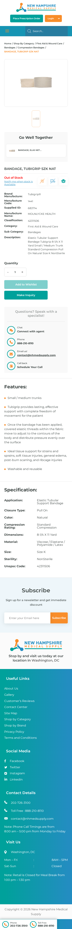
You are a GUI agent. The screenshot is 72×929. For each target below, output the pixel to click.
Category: (10, 226)
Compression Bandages (31, 47)
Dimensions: (13, 534)
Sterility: (10, 559)
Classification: (13, 220)
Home (7, 43)
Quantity (11, 263)
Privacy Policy (14, 731)
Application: (13, 500)
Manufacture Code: (13, 202)
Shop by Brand (15, 725)
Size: (7, 552)
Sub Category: (13, 231)
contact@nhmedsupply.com (36, 355)
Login (51, 18)
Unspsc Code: (14, 566)
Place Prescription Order (26, 18)
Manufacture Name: (13, 214)
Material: (11, 542)
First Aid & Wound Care (49, 43)
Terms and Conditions (20, 738)
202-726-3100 (19, 925)
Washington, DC (45, 660)
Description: (12, 237)
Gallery (9, 694)
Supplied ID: (12, 207)
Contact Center (15, 707)
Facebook (17, 761)
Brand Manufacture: (13, 195)
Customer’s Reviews (19, 701)
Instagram (17, 773)
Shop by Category (17, 719)
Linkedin (16, 779)
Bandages (9, 47)
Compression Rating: (14, 526)
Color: (8, 517)
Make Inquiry (26, 295)
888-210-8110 (46, 925)
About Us (11, 688)
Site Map (10, 713)
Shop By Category (24, 43)
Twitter (15, 767)
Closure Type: (14, 510)
